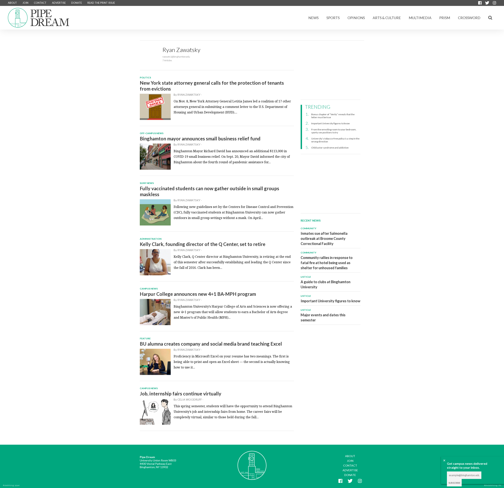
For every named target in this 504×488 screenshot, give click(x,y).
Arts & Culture (387, 18)
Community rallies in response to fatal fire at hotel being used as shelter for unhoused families (327, 262)
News (313, 18)
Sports (333, 18)
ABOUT (12, 2)
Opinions (356, 18)
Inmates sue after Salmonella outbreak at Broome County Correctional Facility (324, 238)
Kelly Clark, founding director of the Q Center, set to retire (202, 244)
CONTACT (40, 2)
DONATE (76, 2)
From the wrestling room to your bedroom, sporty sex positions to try (333, 131)
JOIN (25, 2)
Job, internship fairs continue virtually (180, 393)
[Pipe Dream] (252, 462)
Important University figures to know (330, 123)
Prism (444, 18)
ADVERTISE (59, 2)
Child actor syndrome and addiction (330, 147)
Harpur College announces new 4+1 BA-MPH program (198, 294)
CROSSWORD (469, 18)
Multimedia (420, 18)
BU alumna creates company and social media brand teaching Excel (211, 344)
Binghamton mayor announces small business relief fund (200, 138)
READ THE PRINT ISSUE (101, 2)
